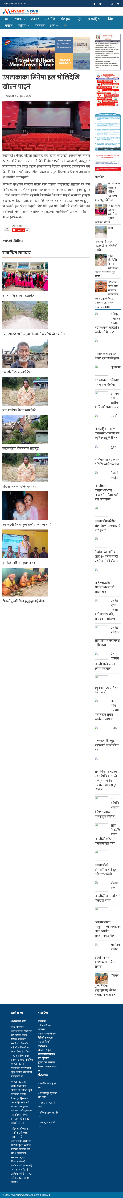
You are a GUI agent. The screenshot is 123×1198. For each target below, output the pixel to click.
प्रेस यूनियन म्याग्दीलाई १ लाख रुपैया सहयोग (107, 661)
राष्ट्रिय (78, 19)
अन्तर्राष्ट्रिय (94, 19)
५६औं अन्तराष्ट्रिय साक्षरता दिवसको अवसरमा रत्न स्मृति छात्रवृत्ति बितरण (107, 427)
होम (7, 19)
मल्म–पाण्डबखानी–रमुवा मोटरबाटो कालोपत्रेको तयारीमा (33, 334)
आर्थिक (109, 19)
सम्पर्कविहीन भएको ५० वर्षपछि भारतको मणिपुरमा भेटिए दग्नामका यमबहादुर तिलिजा (106, 780)
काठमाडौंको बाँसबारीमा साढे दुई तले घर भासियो (105, 870)
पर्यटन (8, 25)
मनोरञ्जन (40, 25)
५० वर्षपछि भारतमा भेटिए (16, 372)
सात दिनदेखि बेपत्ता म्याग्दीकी (19, 410)
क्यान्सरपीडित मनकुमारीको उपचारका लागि (26, 525)
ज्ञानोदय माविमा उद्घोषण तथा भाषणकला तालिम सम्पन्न (107, 955)
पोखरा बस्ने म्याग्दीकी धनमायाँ (19, 486)
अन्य (53, 25)
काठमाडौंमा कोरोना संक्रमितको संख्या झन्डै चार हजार (107, 526)
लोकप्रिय (100, 177)
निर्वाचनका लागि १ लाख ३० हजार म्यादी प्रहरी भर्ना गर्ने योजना (106, 556)
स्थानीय (35, 19)
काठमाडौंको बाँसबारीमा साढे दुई (20, 448)
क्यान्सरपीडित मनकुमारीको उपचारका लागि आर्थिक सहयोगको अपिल (108, 929)
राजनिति (50, 19)
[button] (65, 25)
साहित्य (22, 25)
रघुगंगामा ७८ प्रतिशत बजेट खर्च (106, 690)
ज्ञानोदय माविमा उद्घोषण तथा (19, 563)
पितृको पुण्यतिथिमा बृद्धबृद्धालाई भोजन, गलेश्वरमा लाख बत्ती (107, 985)
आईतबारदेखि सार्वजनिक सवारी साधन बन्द (105, 587)
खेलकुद (65, 19)
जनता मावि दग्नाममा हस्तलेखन (19, 296)
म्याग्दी (19, 19)
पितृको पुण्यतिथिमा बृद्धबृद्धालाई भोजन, (24, 601)
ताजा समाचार (102, 307)
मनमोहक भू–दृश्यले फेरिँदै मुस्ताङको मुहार (107, 356)
